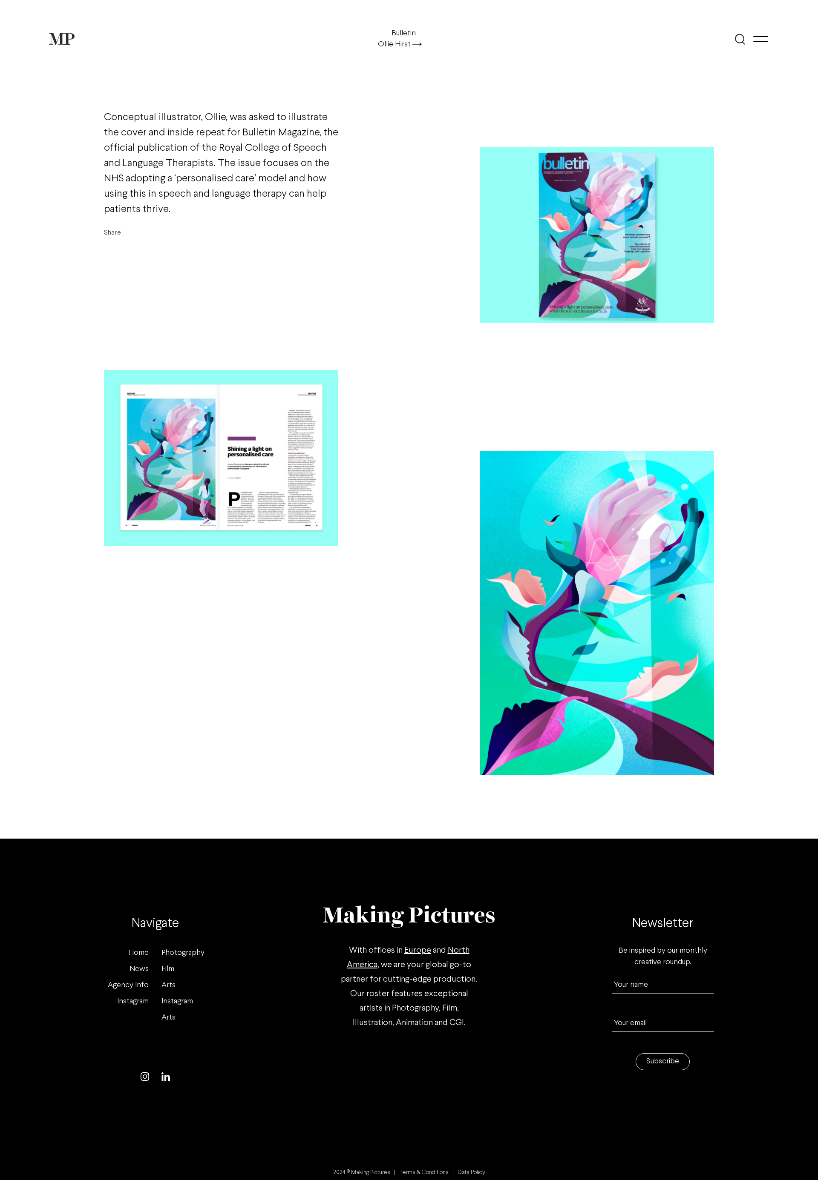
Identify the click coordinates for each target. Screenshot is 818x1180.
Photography (182, 953)
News (139, 969)
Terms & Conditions (424, 1172)
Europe (417, 950)
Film (167, 969)
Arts (168, 985)
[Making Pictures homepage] (62, 39)
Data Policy (471, 1172)
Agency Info (128, 985)
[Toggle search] (740, 39)
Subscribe (662, 1061)
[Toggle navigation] (760, 39)
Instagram (133, 1001)
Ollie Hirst (395, 44)
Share (112, 232)
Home (138, 953)
